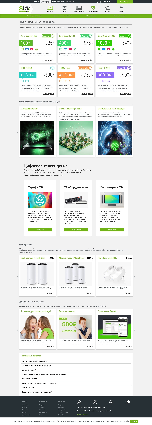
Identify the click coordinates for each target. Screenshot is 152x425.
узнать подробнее (48, 60)
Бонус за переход (67, 311)
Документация (26, 415)
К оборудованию (76, 229)
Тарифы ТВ (40, 229)
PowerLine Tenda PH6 (107, 258)
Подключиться (43, 412)
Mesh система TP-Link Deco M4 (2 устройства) (41, 258)
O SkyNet (24, 401)
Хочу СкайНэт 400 (67, 36)
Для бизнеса (70, 2)
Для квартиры (45, 2)
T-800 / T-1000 (103, 68)
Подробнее (112, 229)
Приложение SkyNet (107, 311)
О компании (35, 2)
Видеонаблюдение (63, 412)
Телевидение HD (62, 410)
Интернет (41, 405)
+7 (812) (104, 2)
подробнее (50, 293)
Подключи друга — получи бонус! (35, 311)
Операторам (61, 417)
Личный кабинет (125, 2)
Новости (24, 407)
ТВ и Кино (41, 407)
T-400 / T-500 (64, 68)
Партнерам (25, 417)
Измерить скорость (82, 414)
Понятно (134, 421)
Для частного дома (58, 2)
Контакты (25, 412)
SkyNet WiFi (61, 415)
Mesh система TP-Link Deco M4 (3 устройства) (80, 258)
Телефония (42, 410)
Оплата (41, 415)
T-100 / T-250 (26, 68)
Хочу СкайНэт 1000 (106, 36)
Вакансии (25, 410)
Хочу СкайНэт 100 (29, 36)
